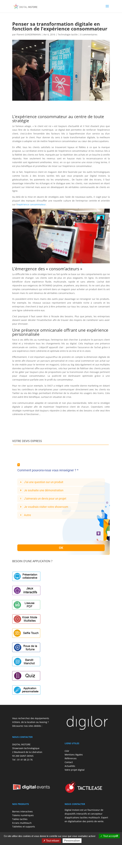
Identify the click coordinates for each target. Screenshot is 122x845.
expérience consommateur (31, 204)
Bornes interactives (22, 811)
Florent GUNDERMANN (29, 34)
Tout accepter (110, 836)
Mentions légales (74, 754)
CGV (67, 750)
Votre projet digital (75, 769)
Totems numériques (23, 815)
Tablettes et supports (23, 826)
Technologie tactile (68, 34)
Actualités (70, 765)
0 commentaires (88, 34)
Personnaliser (72, 840)
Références (71, 758)
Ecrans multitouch (22, 822)
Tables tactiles (19, 819)
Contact (69, 762)
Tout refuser (52, 840)
